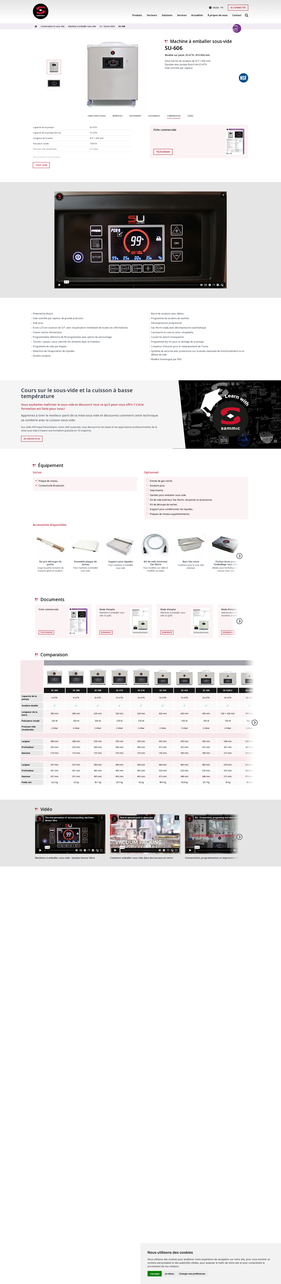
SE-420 (206, 690)
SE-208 (76, 690)
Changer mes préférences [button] (192, 1273)
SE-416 (184, 690)
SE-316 (141, 690)
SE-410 (162, 690)
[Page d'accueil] (40, 11)
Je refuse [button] (169, 1273)
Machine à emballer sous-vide (201, 41)
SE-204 (54, 690)
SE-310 (119, 690)
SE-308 (97, 690)
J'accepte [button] (154, 1273)
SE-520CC (227, 690)
